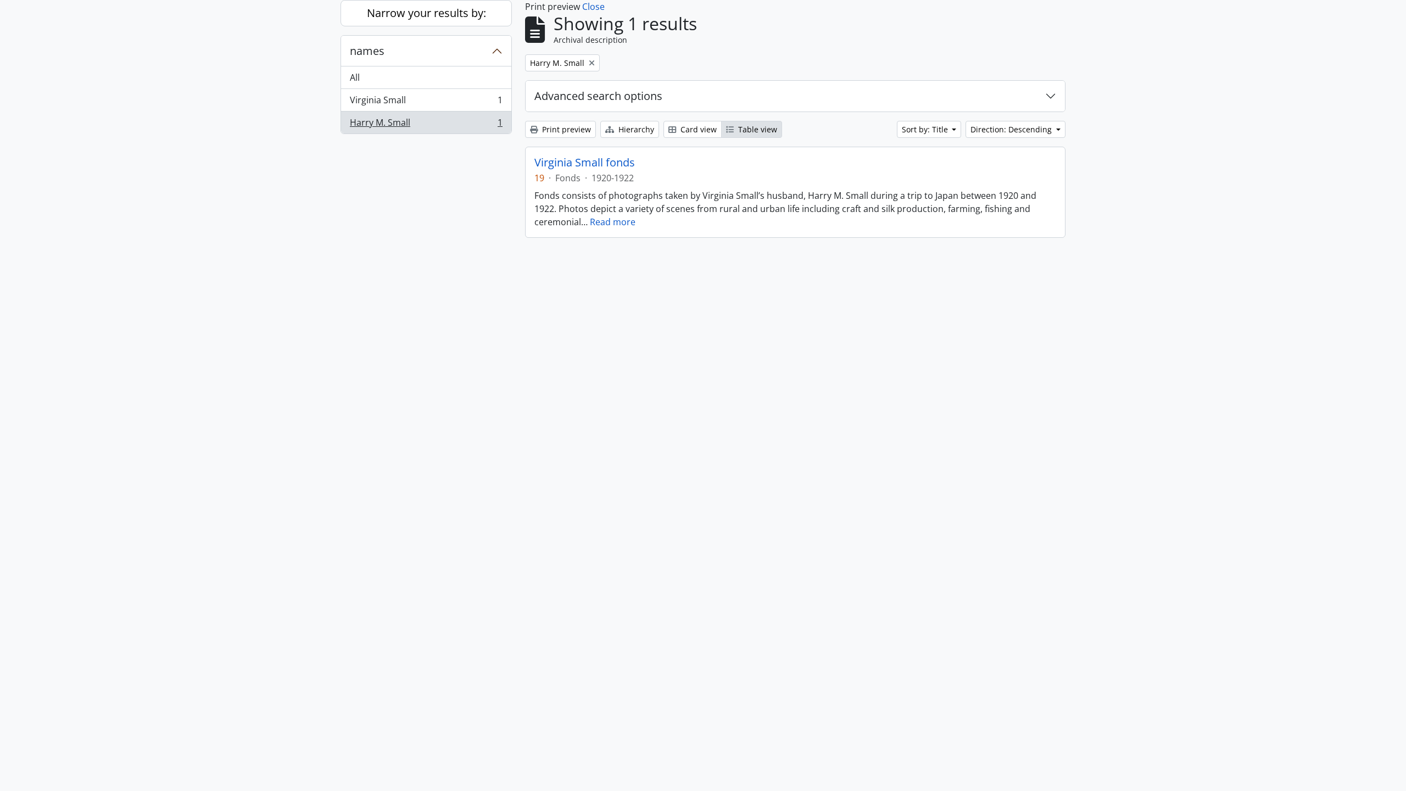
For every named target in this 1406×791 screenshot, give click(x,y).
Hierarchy (635, 129)
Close (593, 7)
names (367, 50)
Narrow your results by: (426, 12)
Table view (756, 129)
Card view (697, 129)
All (355, 77)
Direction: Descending (1012, 129)
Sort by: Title (926, 129)
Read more (612, 222)
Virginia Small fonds (584, 162)
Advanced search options (598, 95)
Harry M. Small (426, 124)
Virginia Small (426, 103)
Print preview (565, 129)
